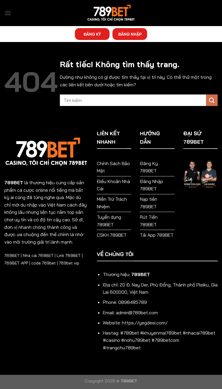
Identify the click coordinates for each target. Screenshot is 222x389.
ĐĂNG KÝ (92, 34)
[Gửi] (212, 100)
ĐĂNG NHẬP (130, 34)
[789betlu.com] (111, 13)
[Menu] (7, 13)
